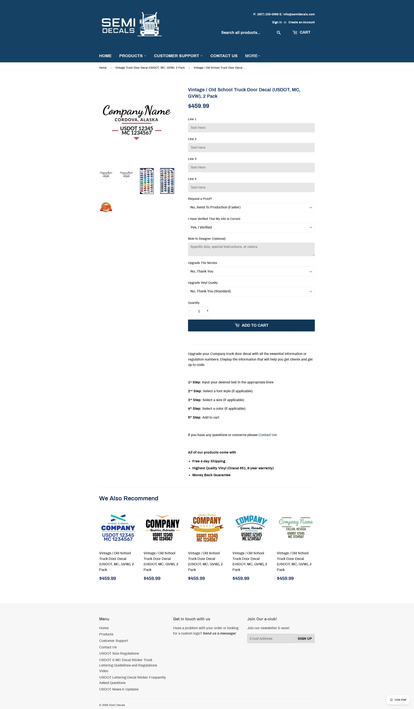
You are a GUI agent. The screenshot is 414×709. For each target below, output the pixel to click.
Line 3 (192, 159)
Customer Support (177, 56)
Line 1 (192, 119)
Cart (304, 32)
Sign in (277, 22)
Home (105, 56)
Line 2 (192, 139)
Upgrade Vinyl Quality (203, 282)
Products (131, 56)
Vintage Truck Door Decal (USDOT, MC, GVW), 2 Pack (150, 67)
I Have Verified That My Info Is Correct (214, 219)
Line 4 (192, 179)
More (251, 56)
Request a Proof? (200, 198)
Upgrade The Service (202, 263)
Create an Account (302, 22)
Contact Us (224, 56)
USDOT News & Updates (118, 689)
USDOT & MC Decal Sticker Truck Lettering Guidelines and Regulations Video (128, 665)
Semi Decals (117, 705)
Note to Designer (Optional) (207, 238)
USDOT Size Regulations (119, 653)
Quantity (193, 302)
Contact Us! (268, 435)
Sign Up (305, 638)
